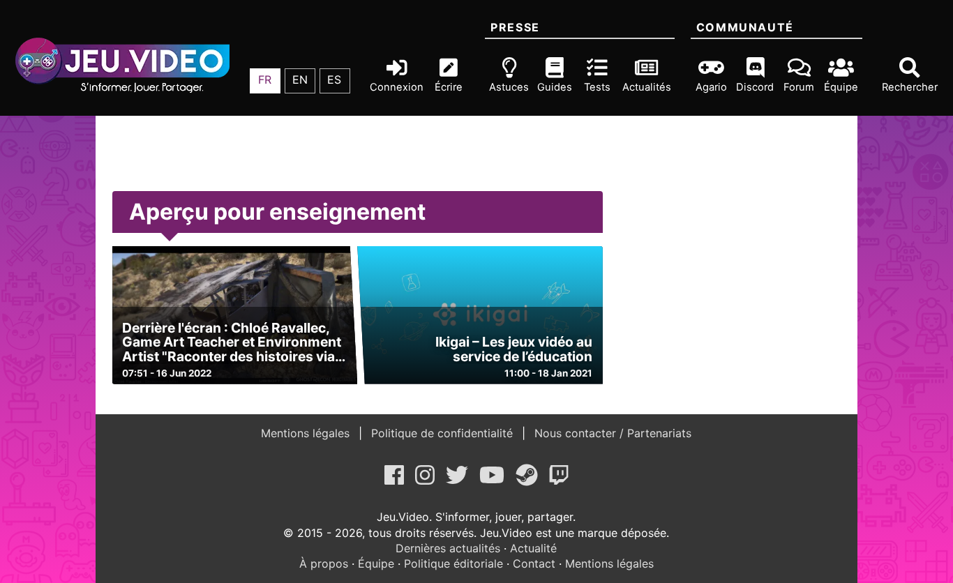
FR (264, 79)
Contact (534, 563)
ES (334, 79)
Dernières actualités (448, 548)
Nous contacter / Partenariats (611, 433)
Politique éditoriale (453, 563)
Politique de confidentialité (442, 433)
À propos (323, 563)
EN (300, 79)
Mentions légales (307, 433)
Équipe (376, 563)
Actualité (533, 548)
